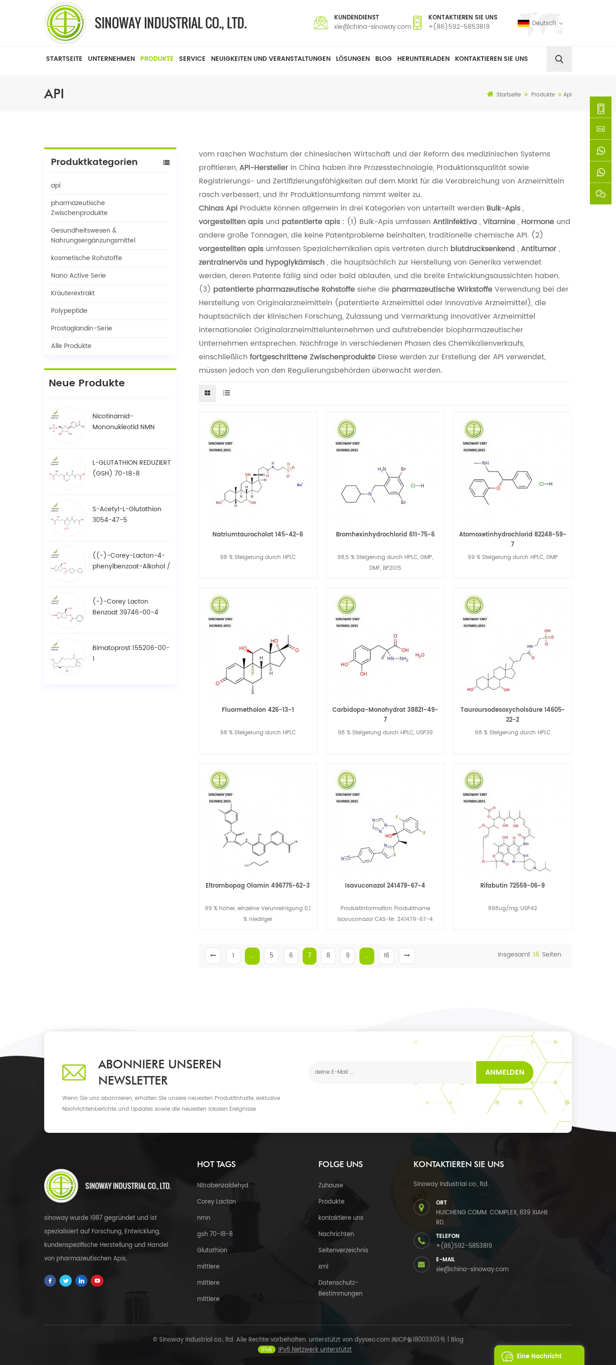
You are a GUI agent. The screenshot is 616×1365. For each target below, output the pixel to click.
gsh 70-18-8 (215, 1234)
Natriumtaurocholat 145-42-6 (257, 535)
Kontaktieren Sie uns (491, 59)
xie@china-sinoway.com (372, 27)
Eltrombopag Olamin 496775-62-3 (258, 886)
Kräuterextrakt (73, 293)
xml (323, 1267)
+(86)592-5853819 (459, 27)
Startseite (64, 59)
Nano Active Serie (78, 275)
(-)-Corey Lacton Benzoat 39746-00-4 (125, 607)
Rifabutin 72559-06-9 (512, 886)
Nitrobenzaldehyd (222, 1186)
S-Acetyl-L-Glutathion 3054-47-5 (126, 514)
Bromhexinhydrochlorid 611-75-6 (385, 535)
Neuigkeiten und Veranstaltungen (271, 59)
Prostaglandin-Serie (81, 328)
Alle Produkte (71, 346)
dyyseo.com (372, 1340)
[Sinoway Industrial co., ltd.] (145, 23)
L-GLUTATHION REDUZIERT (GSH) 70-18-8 (131, 468)
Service (192, 59)
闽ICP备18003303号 (418, 1340)
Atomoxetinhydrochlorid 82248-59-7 (512, 540)
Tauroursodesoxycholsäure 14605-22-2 (512, 715)
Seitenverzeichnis (343, 1250)
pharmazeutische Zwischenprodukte (79, 208)
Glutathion (212, 1250)
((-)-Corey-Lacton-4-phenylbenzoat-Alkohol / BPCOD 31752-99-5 (131, 561)
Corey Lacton (216, 1202)
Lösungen (353, 59)
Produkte (157, 59)
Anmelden (504, 1072)
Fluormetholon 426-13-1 (258, 710)
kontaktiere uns (340, 1218)
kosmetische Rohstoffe (86, 258)
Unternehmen (111, 59)
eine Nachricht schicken (539, 1358)
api (55, 185)
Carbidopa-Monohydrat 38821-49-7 (385, 715)
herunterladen (423, 59)
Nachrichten (336, 1234)
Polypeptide (69, 311)
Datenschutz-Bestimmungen (340, 1288)
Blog (383, 59)
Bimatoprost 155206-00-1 (131, 653)
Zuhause (330, 1186)
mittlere (208, 1267)
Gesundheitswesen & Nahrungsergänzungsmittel (93, 235)
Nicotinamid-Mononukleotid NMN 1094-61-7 (123, 422)
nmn (203, 1218)
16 (386, 956)
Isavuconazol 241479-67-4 (385, 886)
